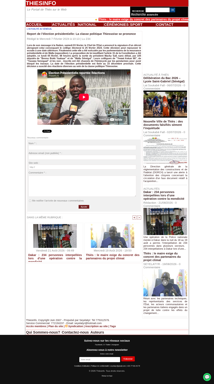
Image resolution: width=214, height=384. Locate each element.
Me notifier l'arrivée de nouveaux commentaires (58, 200)
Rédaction (149, 202)
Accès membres (36, 326)
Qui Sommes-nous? (43, 332)
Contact (164, 24)
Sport (136, 24)
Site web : (34, 163)
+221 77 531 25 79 (133, 366)
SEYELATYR (151, 264)
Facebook (99, 345)
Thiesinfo (41, 3)
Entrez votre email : (107, 354)
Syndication (75, 326)
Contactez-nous (76, 332)
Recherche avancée (144, 14)
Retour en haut (107, 376)
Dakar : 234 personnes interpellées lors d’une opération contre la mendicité (55, 257)
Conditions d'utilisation (82, 366)
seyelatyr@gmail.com (118, 366)
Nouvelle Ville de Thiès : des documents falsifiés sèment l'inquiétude (163, 125)
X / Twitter (107, 345)
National (87, 24)
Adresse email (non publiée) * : (45, 153)
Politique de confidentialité (100, 366)
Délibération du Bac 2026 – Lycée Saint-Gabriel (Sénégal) (164, 79)
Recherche (138, 11)
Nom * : (33, 143)
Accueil (34, 24)
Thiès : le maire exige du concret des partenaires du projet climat (130, 19)
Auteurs (97, 332)
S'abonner (128, 359)
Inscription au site (96, 326)
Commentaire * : (37, 172)
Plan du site (55, 326)
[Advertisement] (166, 49)
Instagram (115, 345)
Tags (113, 326)
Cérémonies (116, 24)
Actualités (63, 24)
